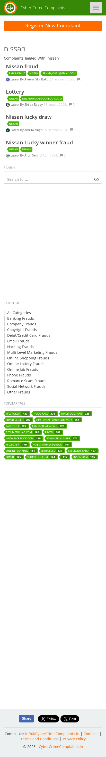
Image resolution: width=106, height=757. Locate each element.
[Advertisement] (53, 243)
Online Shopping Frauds (28, 358)
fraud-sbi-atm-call (48, 426)
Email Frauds (18, 341)
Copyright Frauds (22, 329)
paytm (52, 432)
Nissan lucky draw (28, 116)
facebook (16, 426)
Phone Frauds (19, 375)
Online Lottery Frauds (26, 363)
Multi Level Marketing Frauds (32, 352)
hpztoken (16, 445)
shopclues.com (41, 457)
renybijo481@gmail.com (59, 73)
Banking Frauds (20, 318)
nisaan (26, 149)
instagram (84, 457)
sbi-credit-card (82, 451)
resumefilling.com (22, 432)
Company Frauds (21, 324)
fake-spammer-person (51, 445)
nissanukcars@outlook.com (42, 98)
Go (96, 179)
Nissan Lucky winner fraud (39, 142)
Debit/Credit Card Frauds (28, 335)
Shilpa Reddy (33, 104)
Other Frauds (18, 392)
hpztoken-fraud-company (57, 420)
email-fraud (17, 73)
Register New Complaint (53, 25)
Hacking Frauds (20, 346)
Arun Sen (31, 155)
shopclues (51, 451)
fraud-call (44, 414)
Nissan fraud (22, 66)
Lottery (15, 91)
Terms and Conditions (40, 738)
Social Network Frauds (26, 386)
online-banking (20, 451)
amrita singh (33, 130)
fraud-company (75, 414)
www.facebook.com (23, 438)
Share (26, 718)
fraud (13, 457)
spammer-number (62, 438)
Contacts (91, 733)
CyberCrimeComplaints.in (61, 746)
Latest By (17, 79)
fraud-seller (18, 420)
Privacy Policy (74, 738)
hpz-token (17, 414)
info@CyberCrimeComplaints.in (52, 733)
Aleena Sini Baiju (36, 79)
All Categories (19, 312)
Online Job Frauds (22, 369)
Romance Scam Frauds (26, 380)
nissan (33, 73)
